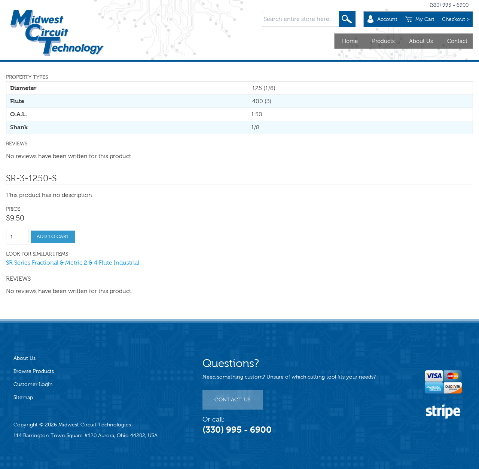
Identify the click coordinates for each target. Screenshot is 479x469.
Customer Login (33, 384)
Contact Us (232, 399)
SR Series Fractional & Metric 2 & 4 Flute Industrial (72, 262)
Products (383, 41)
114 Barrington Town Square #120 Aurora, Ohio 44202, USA (85, 435)
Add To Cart (53, 236)
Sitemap (23, 397)
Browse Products (33, 371)
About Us (421, 41)
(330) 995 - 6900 (449, 5)
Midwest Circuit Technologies (94, 425)
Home (350, 41)
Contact (457, 41)
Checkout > (456, 19)
